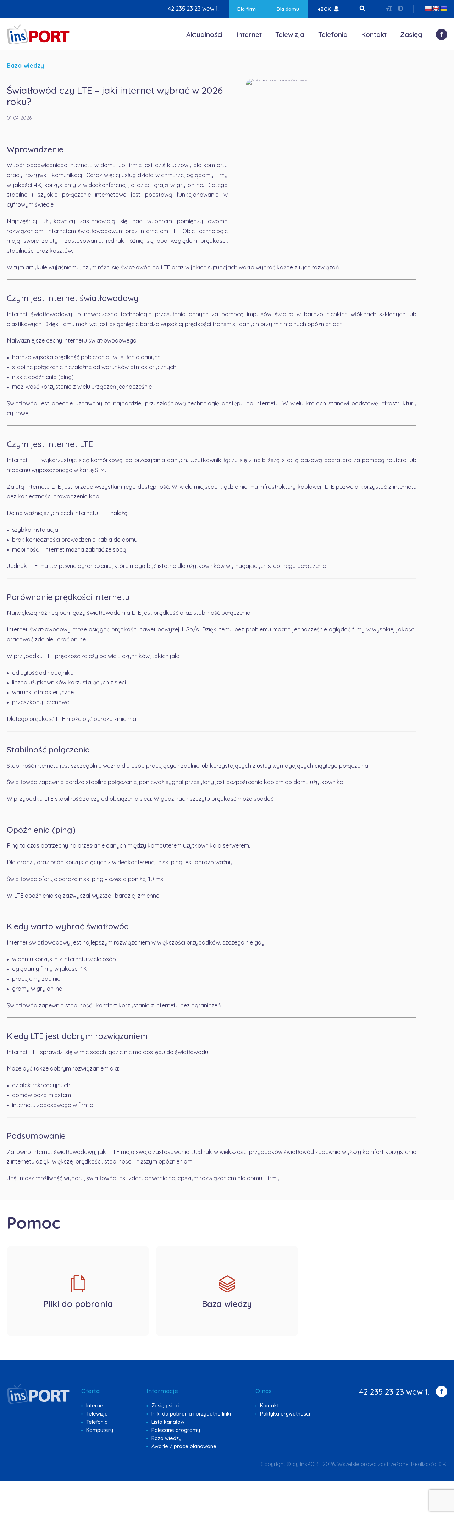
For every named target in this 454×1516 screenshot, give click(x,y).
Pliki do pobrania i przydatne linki (191, 1414)
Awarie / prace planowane (183, 1446)
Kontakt (374, 34)
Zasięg (411, 34)
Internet (249, 34)
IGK (442, 1464)
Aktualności (204, 34)
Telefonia (333, 34)
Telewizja (289, 34)
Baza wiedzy (166, 1438)
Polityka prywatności (285, 1414)
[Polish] (428, 8)
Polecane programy (175, 1430)
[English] (435, 8)
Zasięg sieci (165, 1405)
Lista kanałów (167, 1422)
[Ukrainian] (443, 8)
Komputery (99, 1430)
